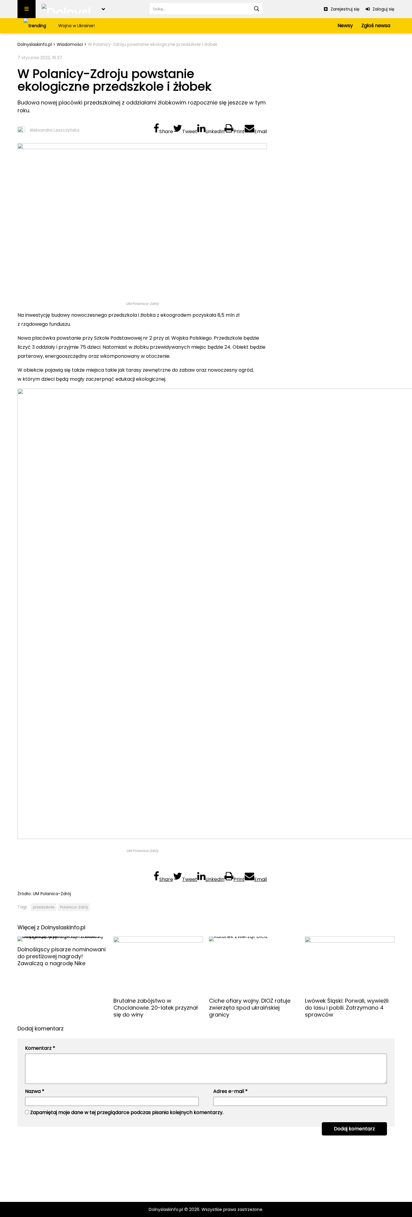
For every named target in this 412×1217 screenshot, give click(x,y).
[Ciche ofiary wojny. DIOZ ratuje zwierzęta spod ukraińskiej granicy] (254, 965)
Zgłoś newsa (375, 25)
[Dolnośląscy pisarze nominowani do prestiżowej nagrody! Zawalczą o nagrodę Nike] (62, 939)
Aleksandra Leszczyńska (54, 130)
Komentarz (40, 1048)
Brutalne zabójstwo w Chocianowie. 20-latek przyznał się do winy (155, 1007)
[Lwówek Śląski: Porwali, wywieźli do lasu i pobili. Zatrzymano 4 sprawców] (350, 965)
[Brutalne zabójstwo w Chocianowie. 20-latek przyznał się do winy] (158, 965)
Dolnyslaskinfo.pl (34, 44)
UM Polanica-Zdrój (52, 894)
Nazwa (34, 1091)
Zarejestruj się (344, 9)
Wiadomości (70, 44)
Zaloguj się (383, 9)
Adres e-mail (230, 1091)
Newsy (345, 25)
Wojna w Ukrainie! (76, 26)
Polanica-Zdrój (74, 907)
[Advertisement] (334, 96)
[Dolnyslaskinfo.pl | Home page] (69, 9)
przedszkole (43, 907)
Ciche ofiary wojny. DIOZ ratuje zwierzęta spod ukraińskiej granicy (249, 1007)
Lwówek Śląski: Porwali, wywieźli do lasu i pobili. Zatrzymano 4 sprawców (346, 1007)
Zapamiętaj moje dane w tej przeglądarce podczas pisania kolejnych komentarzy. (126, 1112)
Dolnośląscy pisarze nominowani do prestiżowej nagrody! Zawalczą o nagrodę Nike (61, 956)
